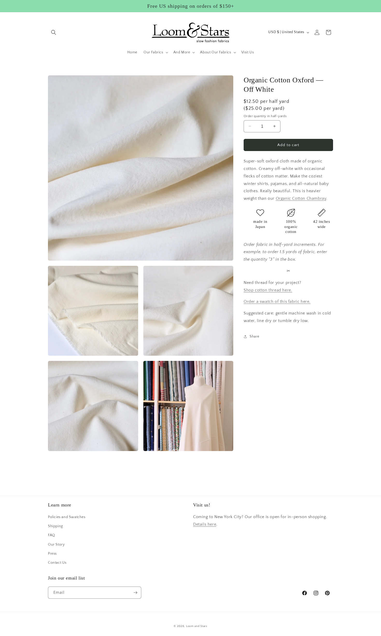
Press (52, 554)
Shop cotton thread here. (268, 290)
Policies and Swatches (67, 517)
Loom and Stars (196, 626)
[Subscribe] (135, 593)
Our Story (56, 544)
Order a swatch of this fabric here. (277, 301)
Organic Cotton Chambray (301, 198)
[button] (53, 32)
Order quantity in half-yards (265, 116)
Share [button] (254, 336)
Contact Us (57, 563)
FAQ (51, 535)
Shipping (55, 526)
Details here (204, 524)
